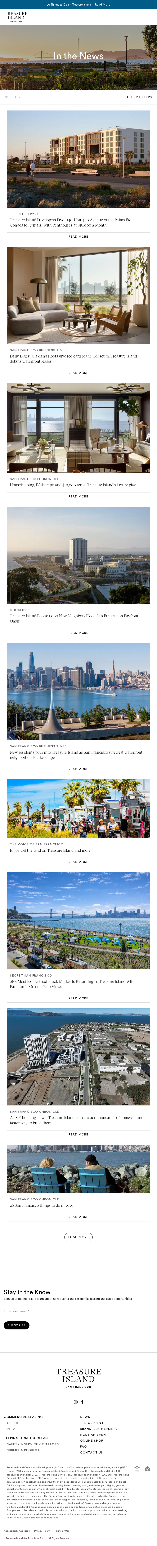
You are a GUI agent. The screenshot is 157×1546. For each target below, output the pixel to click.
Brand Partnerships (99, 1428)
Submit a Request (23, 1450)
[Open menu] (149, 17)
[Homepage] (16, 17)
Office (13, 1423)
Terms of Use (62, 1531)
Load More (78, 1237)
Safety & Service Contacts (33, 1444)
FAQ (83, 1446)
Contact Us (91, 1452)
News (85, 1416)
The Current (92, 1422)
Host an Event (94, 1434)
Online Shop (91, 1440)
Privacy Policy (42, 1531)
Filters (16, 97)
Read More (102, 4)
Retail (13, 1429)
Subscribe (17, 1325)
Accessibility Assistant (17, 1531)
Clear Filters (139, 97)
